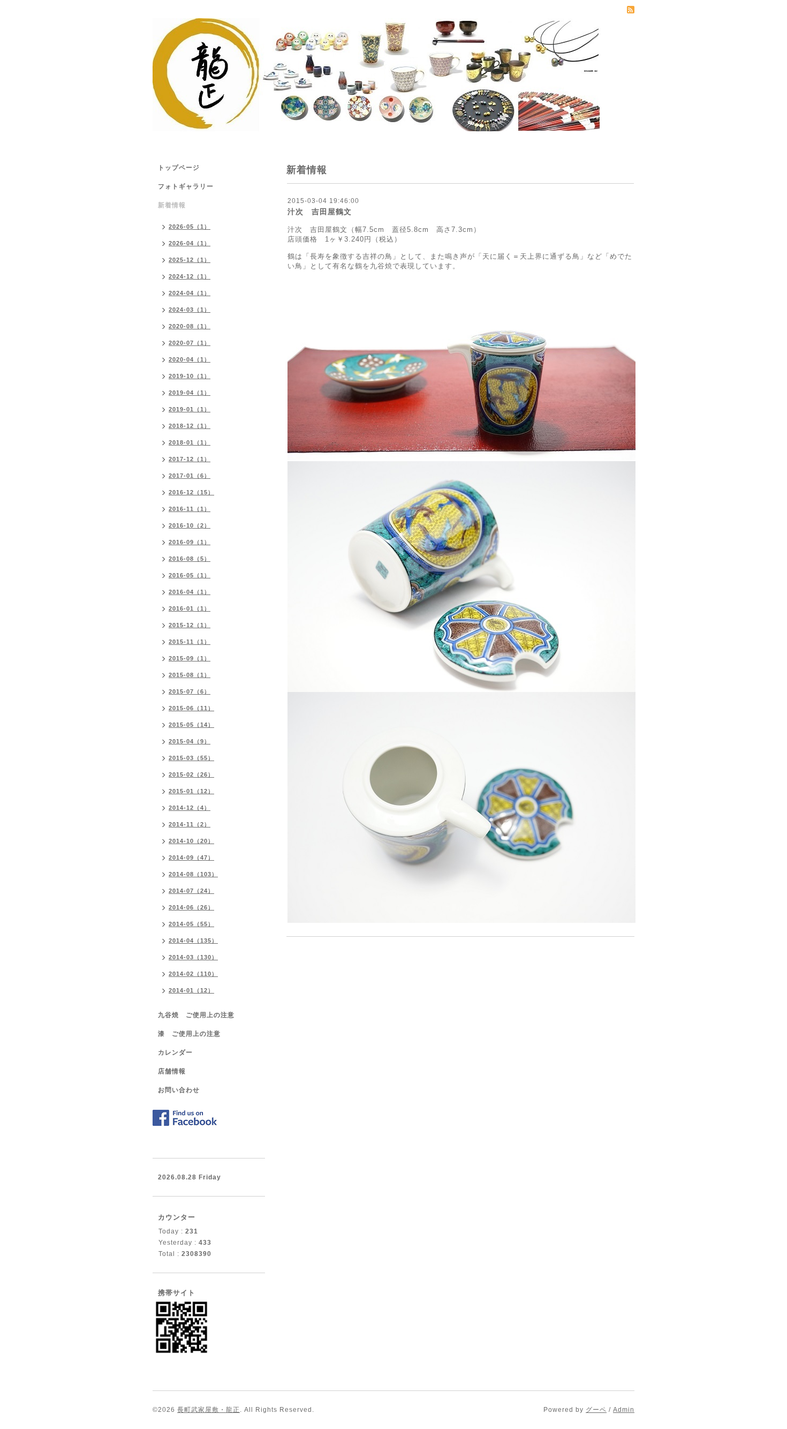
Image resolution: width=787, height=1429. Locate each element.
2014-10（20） (191, 841)
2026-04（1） (189, 243)
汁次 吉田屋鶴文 (319, 211)
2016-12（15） (191, 492)
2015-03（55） (191, 758)
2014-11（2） (189, 824)
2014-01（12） (191, 990)
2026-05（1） (189, 226)
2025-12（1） (189, 260)
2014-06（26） (191, 907)
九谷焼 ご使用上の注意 (196, 1015)
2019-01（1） (189, 409)
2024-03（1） (189, 309)
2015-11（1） (189, 641)
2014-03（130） (193, 957)
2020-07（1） (189, 343)
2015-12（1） (189, 625)
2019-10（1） (189, 376)
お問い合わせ (179, 1090)
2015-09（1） (189, 658)
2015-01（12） (191, 791)
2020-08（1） (189, 326)
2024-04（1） (189, 293)
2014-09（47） (191, 857)
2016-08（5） (189, 558)
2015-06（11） (191, 708)
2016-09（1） (189, 542)
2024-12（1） (189, 276)
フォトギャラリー (186, 186)
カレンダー (175, 1052)
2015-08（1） (189, 675)
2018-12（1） (189, 426)
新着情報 (172, 205)
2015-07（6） (189, 691)
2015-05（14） (191, 724)
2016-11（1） (189, 509)
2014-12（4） (189, 807)
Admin (623, 1409)
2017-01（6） (189, 475)
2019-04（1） (189, 392)
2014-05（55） (191, 924)
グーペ (596, 1409)
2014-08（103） (193, 874)
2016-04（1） (189, 592)
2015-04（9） (189, 741)
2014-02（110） (193, 974)
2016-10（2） (189, 525)
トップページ (179, 167)
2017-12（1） (189, 459)
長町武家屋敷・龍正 (208, 1409)
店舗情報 (172, 1071)
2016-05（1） (189, 575)
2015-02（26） (191, 774)
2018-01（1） (189, 442)
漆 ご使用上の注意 (189, 1033)
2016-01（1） (189, 608)
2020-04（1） (189, 359)
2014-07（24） (191, 891)
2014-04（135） (193, 940)
